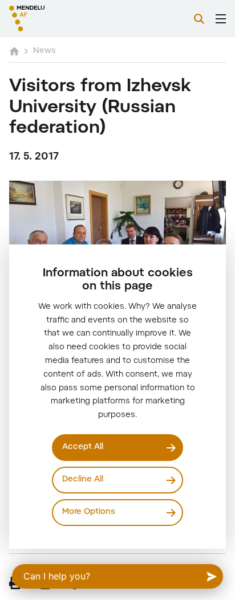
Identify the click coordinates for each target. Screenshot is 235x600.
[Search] (199, 19)
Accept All (82, 447)
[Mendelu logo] (66, 18)
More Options (88, 512)
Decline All (82, 480)
